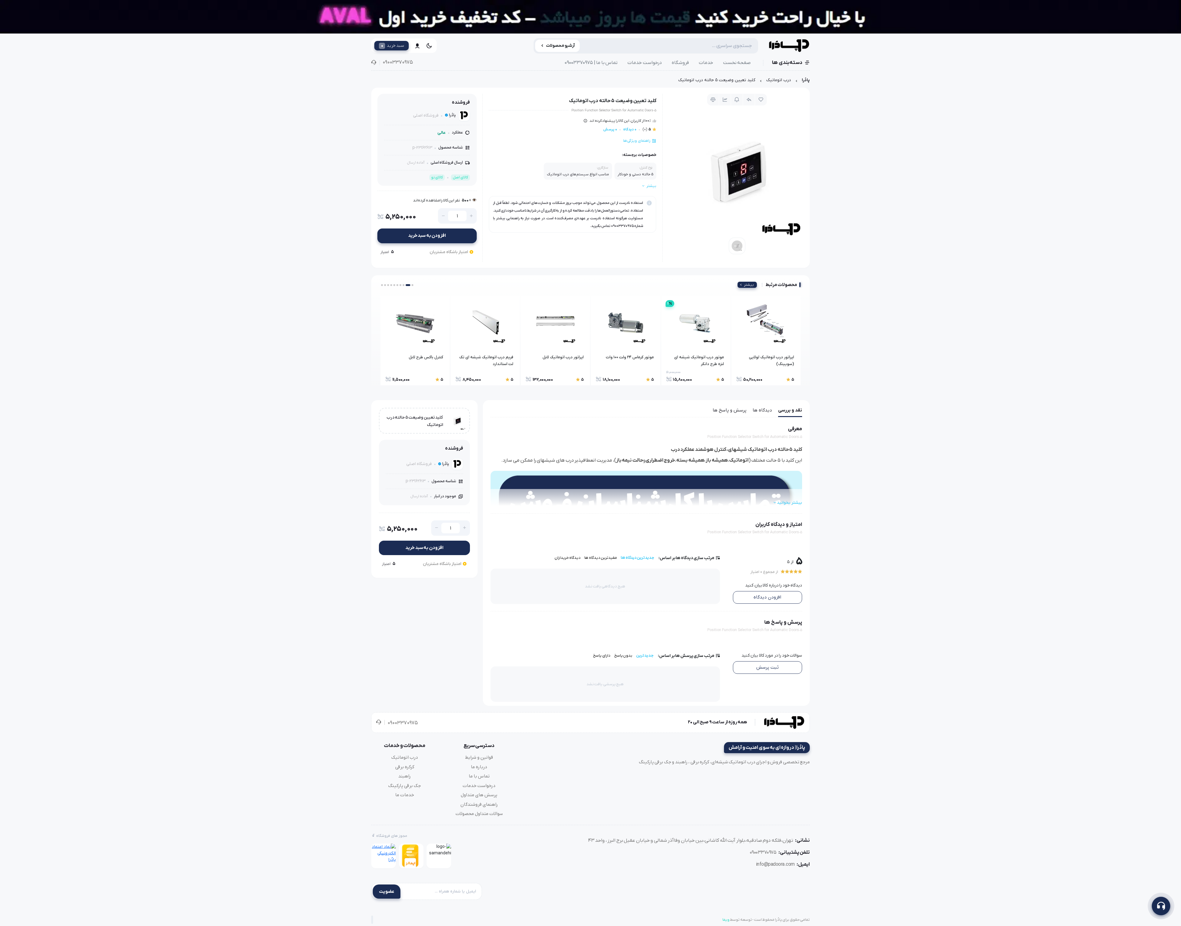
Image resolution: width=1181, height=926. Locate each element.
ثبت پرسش (767, 667)
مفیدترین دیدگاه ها (600, 557)
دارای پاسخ (601, 655)
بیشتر (749, 284)
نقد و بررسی (790, 410)
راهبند (404, 776)
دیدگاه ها (762, 410)
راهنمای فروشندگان (479, 804)
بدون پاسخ (623, 655)
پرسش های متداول (479, 795)
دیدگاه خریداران (568, 557)
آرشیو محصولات (560, 46)
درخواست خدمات (644, 63)
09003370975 (398, 62)
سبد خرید (392, 45)
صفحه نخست (737, 63)
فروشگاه (680, 63)
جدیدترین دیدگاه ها (637, 557)
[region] (590, 81)
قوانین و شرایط (479, 757)
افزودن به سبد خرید (427, 235)
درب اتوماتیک (778, 80)
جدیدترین (645, 655)
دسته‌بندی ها (787, 63)
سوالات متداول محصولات (479, 814)
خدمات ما (404, 795)
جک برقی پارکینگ (404, 786)
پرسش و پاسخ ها (729, 410)
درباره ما (479, 767)
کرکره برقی (404, 767)
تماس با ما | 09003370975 (591, 63)
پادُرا (806, 80)
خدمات (706, 63)
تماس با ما (479, 776)
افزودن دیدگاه (767, 597)
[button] (412, 285)
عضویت (386, 891)
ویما (726, 919)
